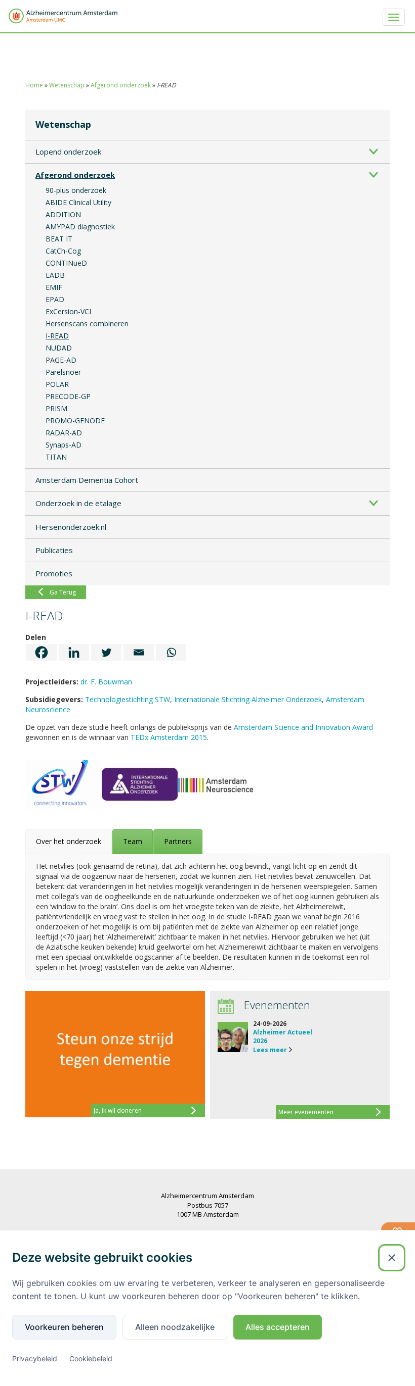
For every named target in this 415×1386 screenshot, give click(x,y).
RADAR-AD (64, 432)
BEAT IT (59, 238)
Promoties (53, 573)
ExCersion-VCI (68, 311)
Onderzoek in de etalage (78, 503)
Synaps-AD (63, 445)
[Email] (138, 652)
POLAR (57, 384)
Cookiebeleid (90, 1358)
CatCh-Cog (63, 251)
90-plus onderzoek (76, 190)
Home (34, 85)
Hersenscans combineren (87, 323)
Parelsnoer (63, 372)
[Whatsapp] (171, 652)
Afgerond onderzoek (121, 85)
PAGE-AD (61, 360)
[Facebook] (41, 652)
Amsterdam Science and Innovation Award (303, 727)
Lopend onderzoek (68, 151)
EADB (55, 275)
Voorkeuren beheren (64, 1327)
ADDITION (63, 214)
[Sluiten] (392, 1258)
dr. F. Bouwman (106, 681)
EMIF (54, 287)
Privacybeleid (34, 1358)
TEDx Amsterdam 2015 (169, 737)
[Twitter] (106, 652)
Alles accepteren (277, 1327)
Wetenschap (67, 85)
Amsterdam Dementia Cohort (86, 480)
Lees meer (270, 1050)
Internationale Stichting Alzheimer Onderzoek (248, 699)
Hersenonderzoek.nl (70, 527)
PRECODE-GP (68, 396)
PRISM (56, 408)
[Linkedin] (74, 652)
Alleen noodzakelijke (175, 1327)
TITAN (56, 457)
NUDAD (59, 348)
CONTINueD (66, 263)
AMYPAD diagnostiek (80, 226)
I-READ (57, 335)
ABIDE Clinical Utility (78, 202)
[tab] (68, 841)
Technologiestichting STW (127, 699)
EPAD (55, 299)
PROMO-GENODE (75, 420)
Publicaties (54, 550)
